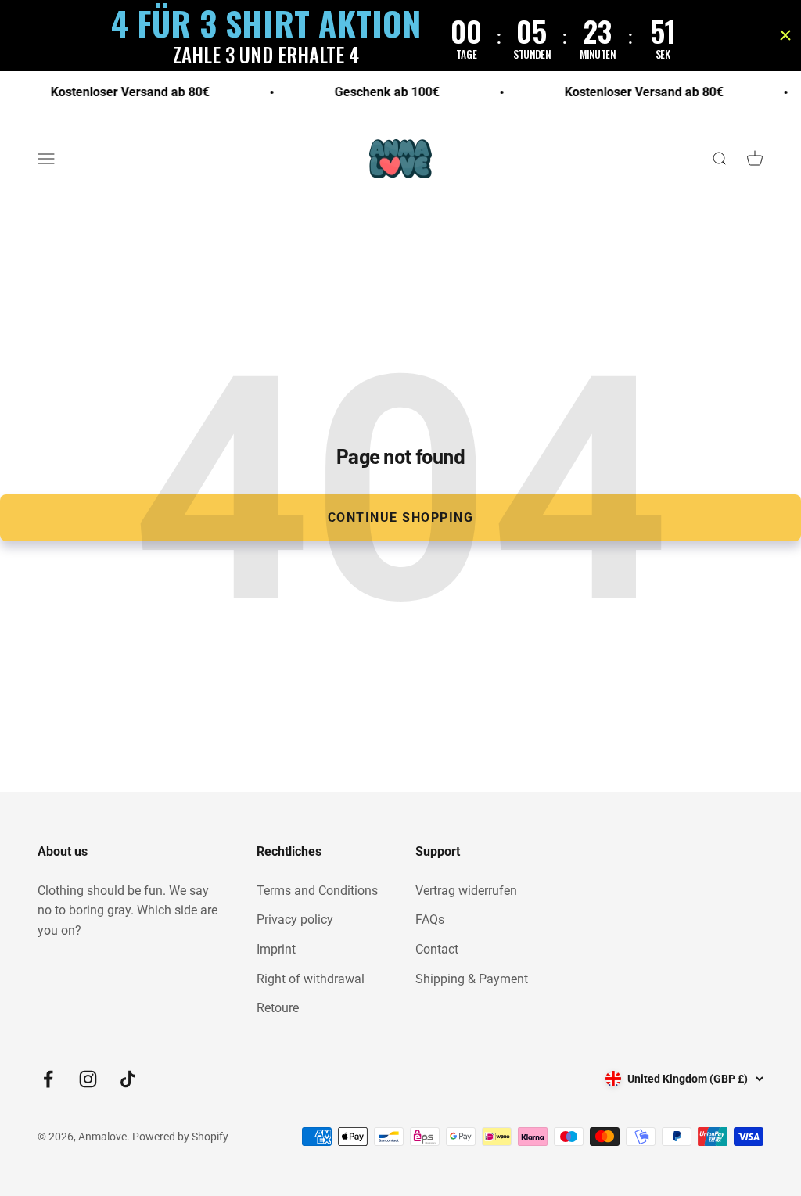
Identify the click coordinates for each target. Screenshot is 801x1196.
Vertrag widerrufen (466, 890)
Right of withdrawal (311, 979)
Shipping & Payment (471, 979)
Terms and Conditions (317, 890)
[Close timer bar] (785, 35)
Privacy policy (295, 919)
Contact (436, 949)
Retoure (278, 1007)
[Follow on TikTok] (127, 1079)
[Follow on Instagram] (88, 1079)
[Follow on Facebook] (48, 1079)
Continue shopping (401, 517)
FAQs (429, 919)
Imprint (276, 949)
